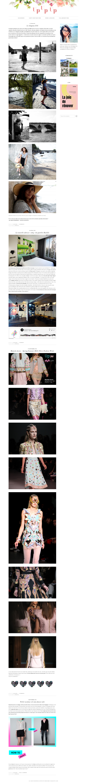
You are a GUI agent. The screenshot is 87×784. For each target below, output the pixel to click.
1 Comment (21, 342)
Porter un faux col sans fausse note (32, 702)
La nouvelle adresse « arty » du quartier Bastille (32, 233)
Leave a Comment (23, 772)
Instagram (68, 58)
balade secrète (14, 280)
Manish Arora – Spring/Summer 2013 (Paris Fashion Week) (32, 351)
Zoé (15, 288)
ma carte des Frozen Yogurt (49, 275)
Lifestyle (17, 225)
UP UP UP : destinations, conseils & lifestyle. (43, 7)
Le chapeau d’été (32, 26)
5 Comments (21, 224)
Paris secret (32, 271)
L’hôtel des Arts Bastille (21, 283)
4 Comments (21, 693)
